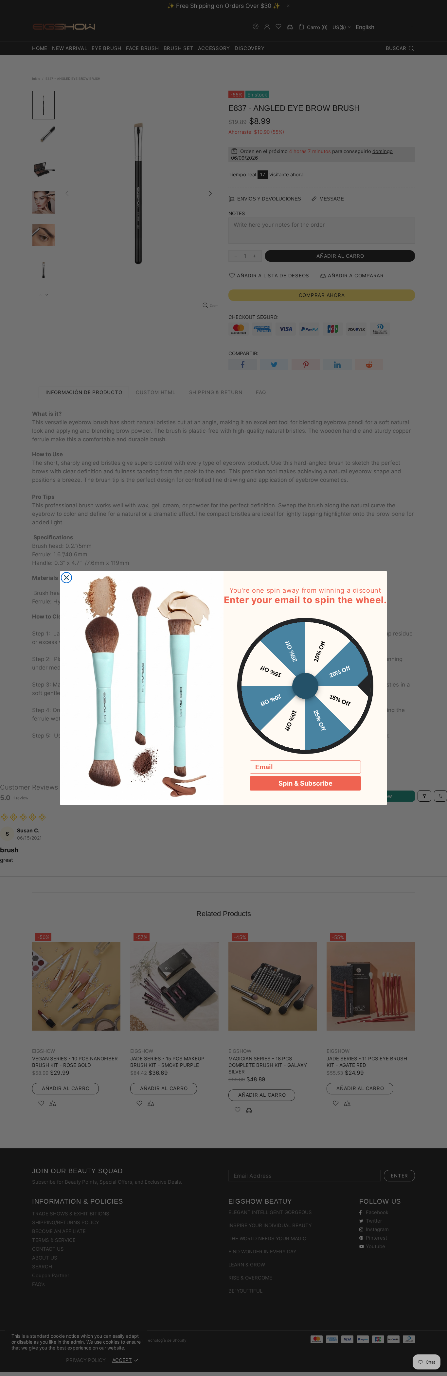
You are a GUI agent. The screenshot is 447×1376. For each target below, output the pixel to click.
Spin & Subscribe (305, 783)
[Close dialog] (66, 577)
